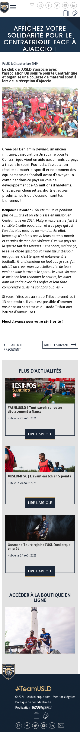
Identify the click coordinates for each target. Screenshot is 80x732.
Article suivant (56, 345)
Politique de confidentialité (33, 702)
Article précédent (13, 347)
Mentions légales (64, 697)
